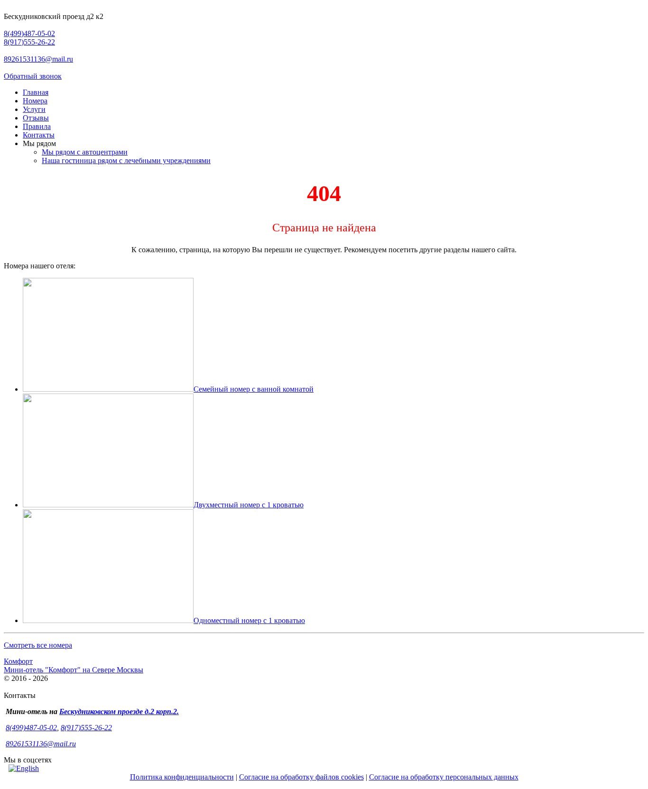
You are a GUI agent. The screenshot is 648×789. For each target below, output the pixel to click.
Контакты (39, 135)
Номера (35, 101)
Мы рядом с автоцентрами (85, 152)
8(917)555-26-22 (29, 42)
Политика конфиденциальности (182, 777)
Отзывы (36, 118)
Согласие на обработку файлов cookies (301, 777)
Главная (35, 92)
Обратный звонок (33, 76)
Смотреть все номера (38, 645)
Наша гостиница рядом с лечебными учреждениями (126, 160)
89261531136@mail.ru (38, 59)
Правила (37, 126)
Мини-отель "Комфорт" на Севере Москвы (73, 670)
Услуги (34, 109)
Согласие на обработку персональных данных (443, 777)
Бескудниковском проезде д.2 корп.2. (119, 711)
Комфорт (18, 661)
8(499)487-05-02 (29, 33)
